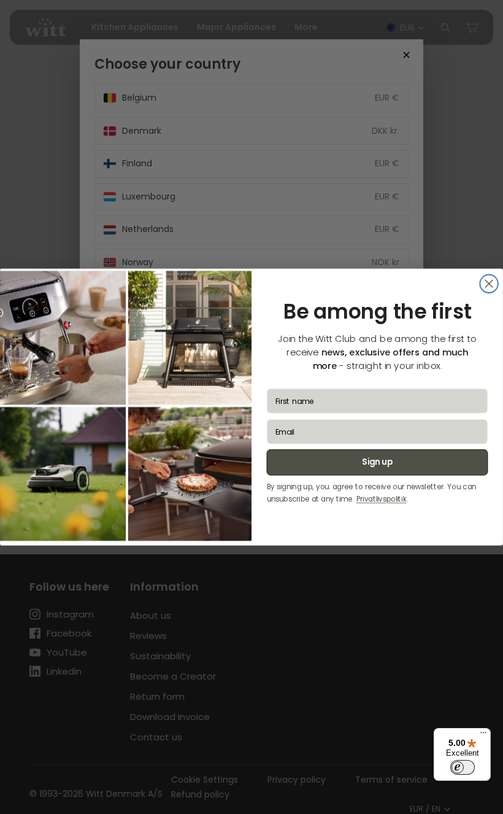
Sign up (377, 462)
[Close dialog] (489, 283)
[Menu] (483, 735)
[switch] (462, 767)
